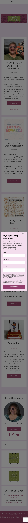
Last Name (6, 266)
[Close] (23, 233)
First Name (6, 259)
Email (4, 252)
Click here (14, 286)
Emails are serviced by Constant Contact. (13, 282)
